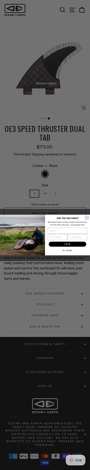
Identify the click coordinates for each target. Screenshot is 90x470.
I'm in (67, 244)
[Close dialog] (87, 217)
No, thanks (67, 250)
